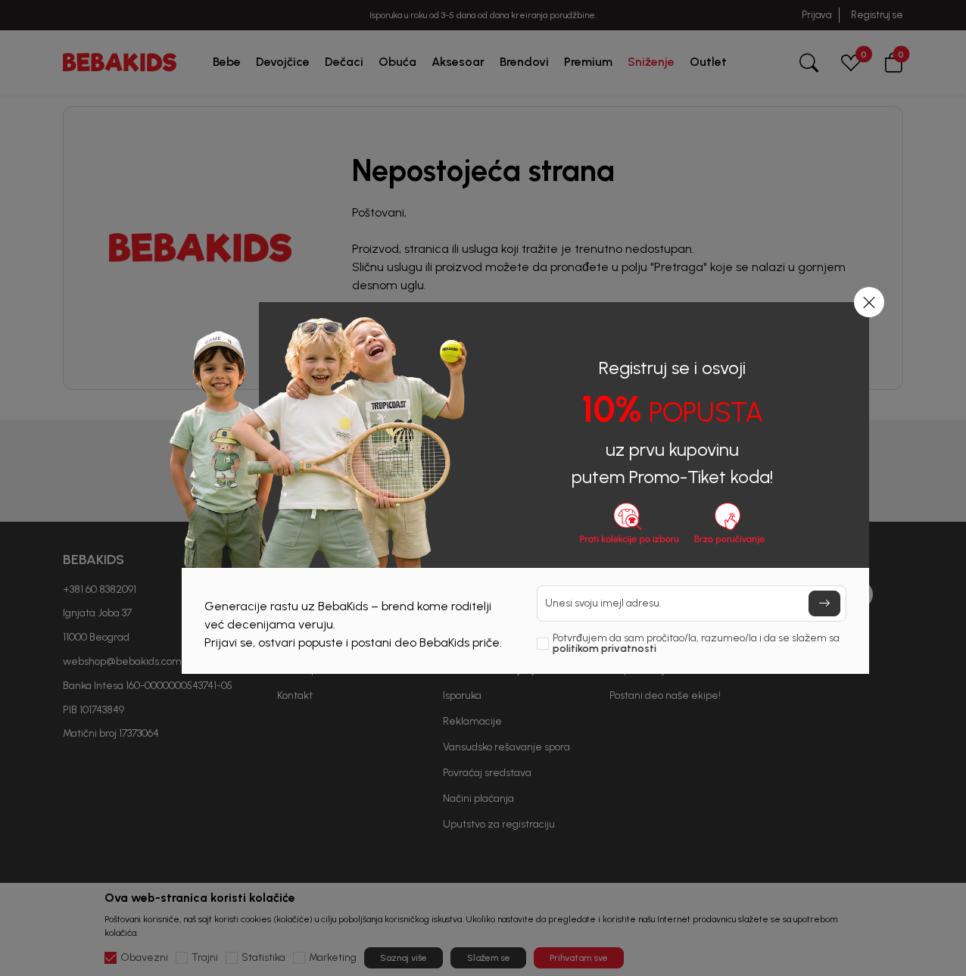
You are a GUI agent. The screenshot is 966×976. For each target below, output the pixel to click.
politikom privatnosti (604, 648)
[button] (869, 302)
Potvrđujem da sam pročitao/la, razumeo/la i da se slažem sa (696, 643)
